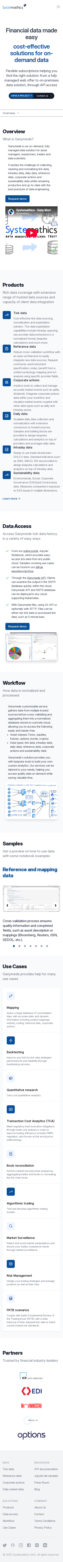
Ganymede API (36, 578)
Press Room (41, 1482)
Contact (39, 1514)
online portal (30, 551)
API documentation (46, 1469)
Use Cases (9, 1527)
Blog (37, 1489)
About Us (40, 1507)
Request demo (17, 198)
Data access (10, 1514)
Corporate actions (14, 1482)
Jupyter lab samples (46, 1475)
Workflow (8, 1521)
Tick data (8, 1469)
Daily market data (13, 1489)
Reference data (12, 1475)
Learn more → (11, 498)
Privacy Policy (43, 1527)
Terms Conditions (44, 1521)
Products (8, 1507)
